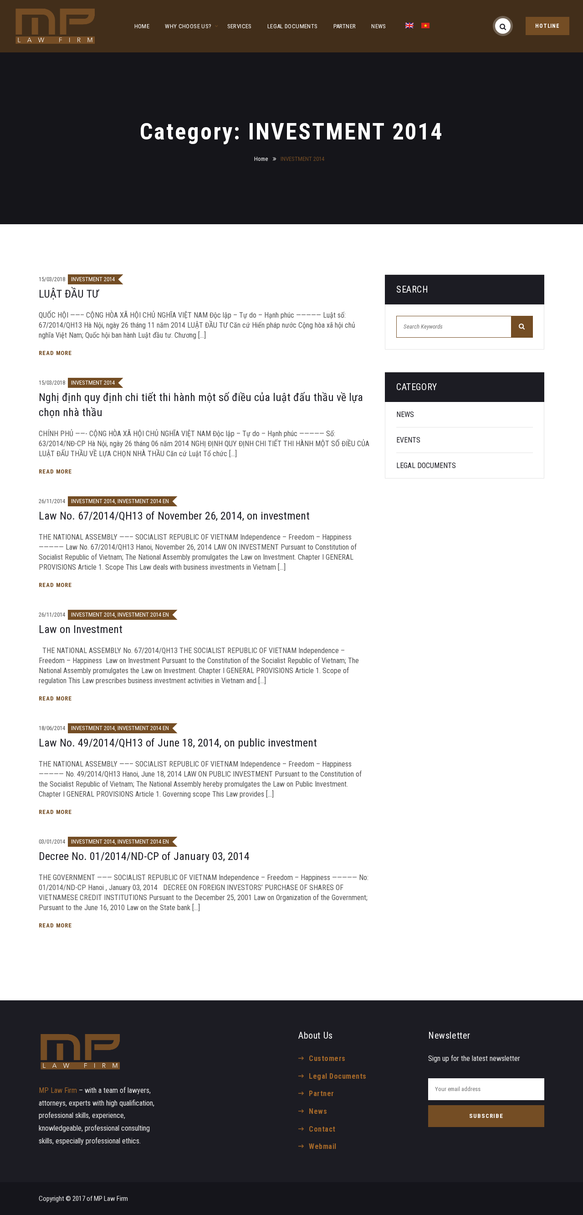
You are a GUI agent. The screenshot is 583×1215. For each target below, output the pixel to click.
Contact (322, 1129)
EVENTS (408, 440)
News (318, 1111)
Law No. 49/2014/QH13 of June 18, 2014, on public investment (178, 742)
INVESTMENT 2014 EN (143, 501)
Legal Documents (337, 1076)
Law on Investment (81, 629)
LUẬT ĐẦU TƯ (69, 294)
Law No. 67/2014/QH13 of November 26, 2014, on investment (174, 516)
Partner (321, 1093)
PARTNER (344, 26)
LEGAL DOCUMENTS (292, 26)
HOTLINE (547, 26)
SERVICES (239, 26)
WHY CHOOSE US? (188, 26)
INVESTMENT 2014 (93, 279)
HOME (142, 26)
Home (261, 158)
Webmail (322, 1146)
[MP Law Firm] (55, 26)
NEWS (378, 26)
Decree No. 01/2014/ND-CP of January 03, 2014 (144, 856)
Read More (56, 353)
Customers (327, 1058)
